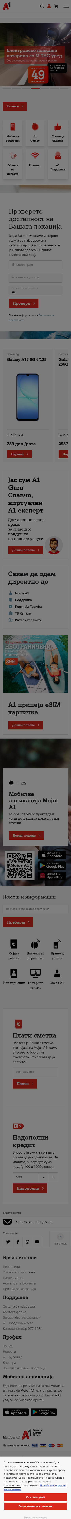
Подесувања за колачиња (35, 1506)
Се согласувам (35, 1497)
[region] (35, 1488)
